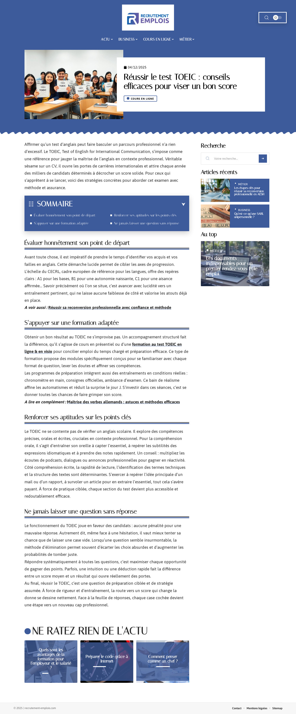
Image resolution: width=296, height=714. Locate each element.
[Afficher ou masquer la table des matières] (129, 204)
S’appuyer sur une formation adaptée (61, 223)
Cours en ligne (142, 98)
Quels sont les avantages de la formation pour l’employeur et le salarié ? (51, 658)
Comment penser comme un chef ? (163, 659)
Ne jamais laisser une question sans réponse (146, 223)
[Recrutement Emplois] (148, 18)
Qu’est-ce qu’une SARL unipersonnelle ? (249, 215)
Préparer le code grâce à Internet (107, 659)
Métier (243, 184)
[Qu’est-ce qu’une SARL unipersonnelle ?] (215, 216)
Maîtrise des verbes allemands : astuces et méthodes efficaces (123, 401)
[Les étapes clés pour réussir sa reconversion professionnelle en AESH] (215, 190)
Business (244, 210)
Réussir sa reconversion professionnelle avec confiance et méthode (109, 307)
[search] (266, 17)
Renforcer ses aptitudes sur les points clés (145, 215)
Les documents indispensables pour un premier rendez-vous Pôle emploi (231, 266)
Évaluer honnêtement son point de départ (64, 215)
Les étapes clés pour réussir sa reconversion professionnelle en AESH (249, 191)
